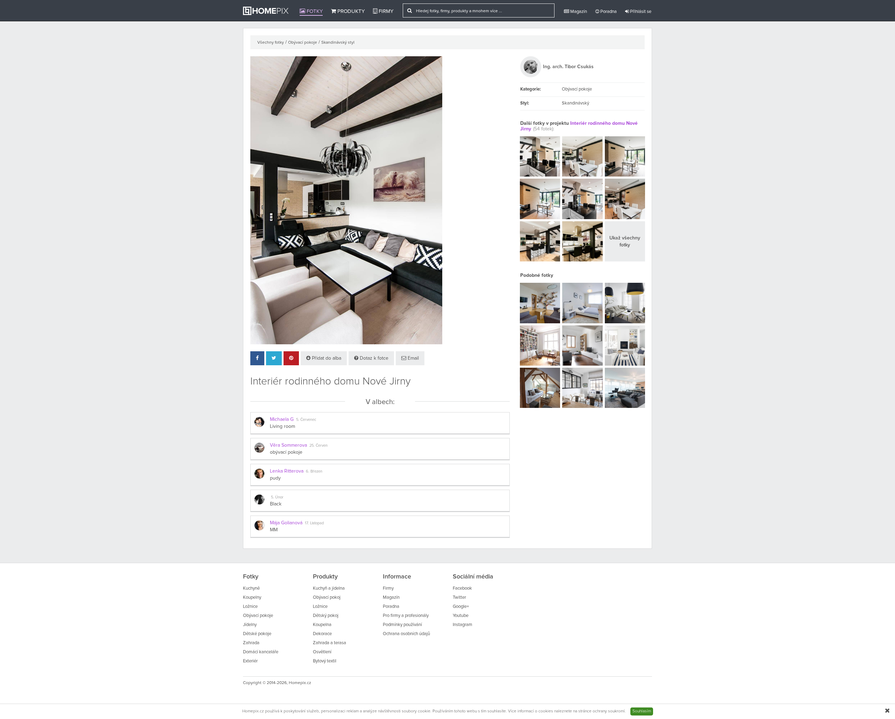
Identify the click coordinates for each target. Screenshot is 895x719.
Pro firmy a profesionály (406, 615)
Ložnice (250, 606)
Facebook (462, 588)
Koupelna (322, 625)
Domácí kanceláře (260, 652)
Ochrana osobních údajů (406, 634)
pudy (275, 478)
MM (274, 529)
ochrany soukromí (609, 711)
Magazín (578, 11)
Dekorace (322, 634)
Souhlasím (641, 711)
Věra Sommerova (288, 445)
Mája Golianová (286, 522)
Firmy (385, 11)
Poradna (608, 11)
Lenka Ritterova (286, 471)
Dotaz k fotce (373, 358)
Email (412, 358)
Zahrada (251, 643)
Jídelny (250, 625)
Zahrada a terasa (329, 643)
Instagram (462, 625)
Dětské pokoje (257, 634)
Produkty (350, 11)
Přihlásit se (640, 11)
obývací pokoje (286, 452)
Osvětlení (322, 652)
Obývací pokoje (302, 43)
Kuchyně (251, 588)
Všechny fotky (270, 43)
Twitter (459, 597)
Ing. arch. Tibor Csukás (568, 66)
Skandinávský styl (338, 43)
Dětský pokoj (325, 615)
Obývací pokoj (327, 597)
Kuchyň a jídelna (329, 588)
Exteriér (250, 661)
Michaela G (282, 419)
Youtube (460, 615)
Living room (282, 426)
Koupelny (252, 597)
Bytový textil (324, 661)
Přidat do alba (325, 358)
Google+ (461, 606)
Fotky (314, 11)
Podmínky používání (402, 625)
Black (275, 504)
